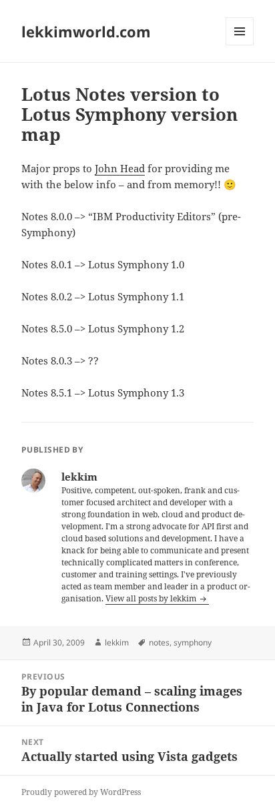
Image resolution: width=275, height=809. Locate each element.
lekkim (117, 642)
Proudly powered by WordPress (81, 792)
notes (159, 642)
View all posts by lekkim (151, 598)
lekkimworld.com (86, 31)
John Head (120, 168)
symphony (193, 642)
